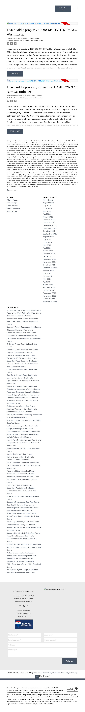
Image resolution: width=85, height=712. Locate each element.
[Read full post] (42, 25)
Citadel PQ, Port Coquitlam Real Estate (67, 146)
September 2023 (50, 301)
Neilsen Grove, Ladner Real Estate (20, 457)
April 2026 (47, 214)
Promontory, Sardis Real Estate (36, 171)
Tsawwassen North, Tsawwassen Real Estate (32, 180)
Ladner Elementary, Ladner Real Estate (22, 426)
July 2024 (47, 273)
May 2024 (47, 279)
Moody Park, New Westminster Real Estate (49, 163)
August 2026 (48, 203)
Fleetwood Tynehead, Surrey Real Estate (67, 154)
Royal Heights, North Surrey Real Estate (31, 175)
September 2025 (50, 234)
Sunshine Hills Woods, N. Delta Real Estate (56, 178)
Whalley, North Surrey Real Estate (27, 184)
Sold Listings (12, 211)
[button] (63, 9)
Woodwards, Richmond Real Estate (28, 186)
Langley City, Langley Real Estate (34, 161)
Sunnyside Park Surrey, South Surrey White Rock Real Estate (27, 178)
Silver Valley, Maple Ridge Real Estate (21, 513)
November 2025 (49, 228)
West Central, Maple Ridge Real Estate (59, 182)
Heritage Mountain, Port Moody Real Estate (24, 414)
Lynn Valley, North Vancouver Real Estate (55, 161)
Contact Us (63, 9)
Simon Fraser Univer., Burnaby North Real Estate (24, 177)
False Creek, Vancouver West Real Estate (44, 154)
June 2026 (47, 208)
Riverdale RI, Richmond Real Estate (20, 505)
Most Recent (48, 200)
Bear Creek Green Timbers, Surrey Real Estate (45, 143)
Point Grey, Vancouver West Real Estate (63, 169)
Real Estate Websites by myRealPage (65, 673)
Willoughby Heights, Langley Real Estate (23, 570)
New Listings (12, 203)
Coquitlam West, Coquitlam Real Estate (23, 361)
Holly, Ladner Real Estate (33, 160)
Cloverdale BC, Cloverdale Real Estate (55, 148)
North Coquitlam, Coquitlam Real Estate (41, 167)
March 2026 (48, 217)
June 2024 (47, 276)
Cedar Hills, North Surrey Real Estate (41, 145)
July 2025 (47, 239)
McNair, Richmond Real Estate (28, 163)
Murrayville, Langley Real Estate (56, 165)
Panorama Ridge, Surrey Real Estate (21, 169)
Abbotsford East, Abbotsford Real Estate (26, 141)
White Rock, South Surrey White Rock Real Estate (50, 184)
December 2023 (49, 293)
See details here (20, 52)
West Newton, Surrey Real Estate (20, 558)
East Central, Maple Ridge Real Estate (21, 152)
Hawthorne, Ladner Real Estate (64, 158)
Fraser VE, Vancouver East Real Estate (40, 156)
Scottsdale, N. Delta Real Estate (51, 175)
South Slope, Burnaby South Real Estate (50, 177)
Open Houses (12, 206)
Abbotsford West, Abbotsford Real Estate (49, 141)
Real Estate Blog (13, 208)
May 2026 (47, 211)
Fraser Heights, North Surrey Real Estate (18, 156)
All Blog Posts (12, 200)
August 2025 (48, 236)
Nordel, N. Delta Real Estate (21, 167)
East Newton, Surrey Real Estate (41, 152)
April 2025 (47, 248)
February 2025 (49, 253)
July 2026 (47, 206)
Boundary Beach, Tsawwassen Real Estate (24, 327)
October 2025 (49, 231)
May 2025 (47, 245)
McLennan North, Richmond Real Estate (23, 434)
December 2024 (49, 259)
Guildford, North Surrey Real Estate (23, 158)
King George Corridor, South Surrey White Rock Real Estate (56, 160)
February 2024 (49, 287)
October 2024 (49, 265)
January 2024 (48, 290)
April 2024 (47, 282)
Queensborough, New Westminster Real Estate (34, 173)
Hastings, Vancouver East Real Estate (44, 158)
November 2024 (49, 262)
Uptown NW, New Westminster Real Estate (28, 40)
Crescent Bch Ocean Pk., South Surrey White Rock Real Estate (37, 150)
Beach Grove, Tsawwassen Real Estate (21, 143)
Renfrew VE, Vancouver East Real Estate (59, 173)
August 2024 (48, 270)
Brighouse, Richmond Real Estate (20, 145)
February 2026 (49, 220)
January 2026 (48, 222)
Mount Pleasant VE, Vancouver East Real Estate (33, 165)
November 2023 (49, 296)
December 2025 (49, 225)
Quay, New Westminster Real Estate (56, 171)
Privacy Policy (47, 673)
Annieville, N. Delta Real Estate (19, 316)
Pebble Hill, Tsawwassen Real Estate (42, 169)
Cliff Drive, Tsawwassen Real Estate (34, 148)
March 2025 (48, 251)
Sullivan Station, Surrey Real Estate (21, 524)
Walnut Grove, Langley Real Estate (38, 182)
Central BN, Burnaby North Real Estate (62, 145)
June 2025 (47, 242)
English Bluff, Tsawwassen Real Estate (22, 154)
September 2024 (50, 268)
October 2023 (49, 299)
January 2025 (48, 256)
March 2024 (48, 284)
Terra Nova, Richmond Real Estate (20, 536)
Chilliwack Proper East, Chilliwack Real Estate (43, 146)
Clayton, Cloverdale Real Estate (15, 148)
